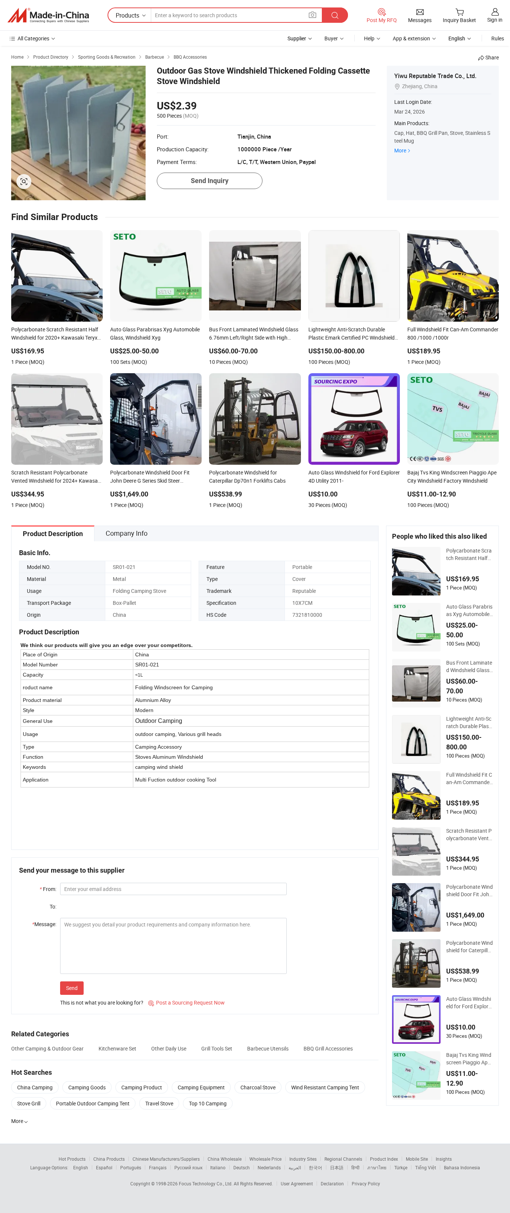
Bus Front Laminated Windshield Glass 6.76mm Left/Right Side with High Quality (469, 666)
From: (48, 888)
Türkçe (400, 1167)
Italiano (218, 1167)
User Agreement (297, 1183)
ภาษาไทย (376, 1167)
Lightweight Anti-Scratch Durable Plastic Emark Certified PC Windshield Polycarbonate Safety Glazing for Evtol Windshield (469, 722)
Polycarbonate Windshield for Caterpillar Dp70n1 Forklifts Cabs (469, 946)
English (80, 1167)
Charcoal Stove (258, 1087)
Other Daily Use (168, 1048)
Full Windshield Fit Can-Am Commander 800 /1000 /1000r (469, 778)
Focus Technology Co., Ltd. (206, 1183)
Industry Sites (303, 1159)
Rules (497, 38)
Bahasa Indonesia (462, 1167)
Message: (44, 924)
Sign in (495, 19)
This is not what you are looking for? (101, 1002)
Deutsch (241, 1167)
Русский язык (188, 1167)
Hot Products (72, 1159)
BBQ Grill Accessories (328, 1048)
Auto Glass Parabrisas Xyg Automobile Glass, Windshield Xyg (469, 610)
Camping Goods (87, 1087)
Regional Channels (343, 1159)
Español (104, 1167)
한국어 (315, 1167)
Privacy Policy (366, 1183)
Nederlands (269, 1167)
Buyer (331, 38)
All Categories (33, 38)
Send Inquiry (209, 181)
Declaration (332, 1183)
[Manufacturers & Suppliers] (48, 15)
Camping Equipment (201, 1087)
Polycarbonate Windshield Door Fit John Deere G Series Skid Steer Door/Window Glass (469, 890)
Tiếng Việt (425, 1167)
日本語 (336, 1167)
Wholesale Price (265, 1159)
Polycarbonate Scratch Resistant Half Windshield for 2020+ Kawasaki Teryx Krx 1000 (469, 554)
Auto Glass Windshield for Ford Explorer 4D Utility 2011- (469, 1002)
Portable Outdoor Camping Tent (93, 1103)
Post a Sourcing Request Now (186, 1002)
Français (158, 1167)
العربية (295, 1167)
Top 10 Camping (208, 1103)
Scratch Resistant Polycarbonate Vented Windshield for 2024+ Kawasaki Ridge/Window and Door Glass (469, 834)
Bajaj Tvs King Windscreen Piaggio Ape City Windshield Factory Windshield (469, 1058)
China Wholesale (225, 1159)
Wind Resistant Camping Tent (325, 1087)
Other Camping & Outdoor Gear (47, 1048)
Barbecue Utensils (268, 1048)
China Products (109, 1159)
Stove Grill (28, 1103)
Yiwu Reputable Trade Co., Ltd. (435, 76)
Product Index (384, 1159)
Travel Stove (159, 1103)
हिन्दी (355, 1167)
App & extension (411, 38)
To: (53, 906)
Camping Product (141, 1087)
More (400, 150)
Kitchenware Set (117, 1048)
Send (72, 987)
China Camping (35, 1087)
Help (369, 38)
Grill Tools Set (216, 1048)
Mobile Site (417, 1159)
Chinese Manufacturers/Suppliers (166, 1159)
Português (130, 1167)
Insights (444, 1159)
